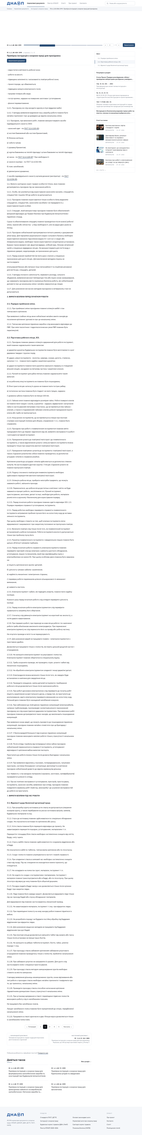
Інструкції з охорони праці (39, 9)
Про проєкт (73, 3)
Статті (63, 3)
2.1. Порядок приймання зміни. (108, 58)
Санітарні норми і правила (81, 1124)
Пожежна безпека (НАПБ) (81, 1128)
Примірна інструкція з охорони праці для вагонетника (68, 1088)
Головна (9, 9)
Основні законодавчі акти (81, 1117)
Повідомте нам (43, 1053)
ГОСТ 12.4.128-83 (25, 157)
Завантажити (129, 45)
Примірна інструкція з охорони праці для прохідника (34, 55)
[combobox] (121, 3)
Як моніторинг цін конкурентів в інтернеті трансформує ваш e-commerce (117, 150)
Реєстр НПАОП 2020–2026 (49, 1128)
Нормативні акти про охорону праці (85, 1121)
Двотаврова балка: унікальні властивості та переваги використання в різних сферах (117, 138)
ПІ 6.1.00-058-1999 (14, 52)
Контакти (83, 3)
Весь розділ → (86, 1061)
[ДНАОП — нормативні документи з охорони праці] (15, 3)
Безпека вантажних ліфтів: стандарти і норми (115, 126)
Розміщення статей (113, 1128)
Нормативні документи (35, 3)
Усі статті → (101, 170)
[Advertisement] (71, 26)
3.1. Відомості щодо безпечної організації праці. (113, 65)
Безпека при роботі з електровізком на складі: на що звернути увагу (119, 161)
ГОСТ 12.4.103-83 (31, 128)
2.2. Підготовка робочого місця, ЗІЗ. (109, 62)
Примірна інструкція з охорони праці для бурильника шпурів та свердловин (68, 1072)
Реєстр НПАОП (52, 3)
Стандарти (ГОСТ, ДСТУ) (48, 1117)
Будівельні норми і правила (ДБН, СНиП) (54, 1124)
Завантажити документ (16, 61)
